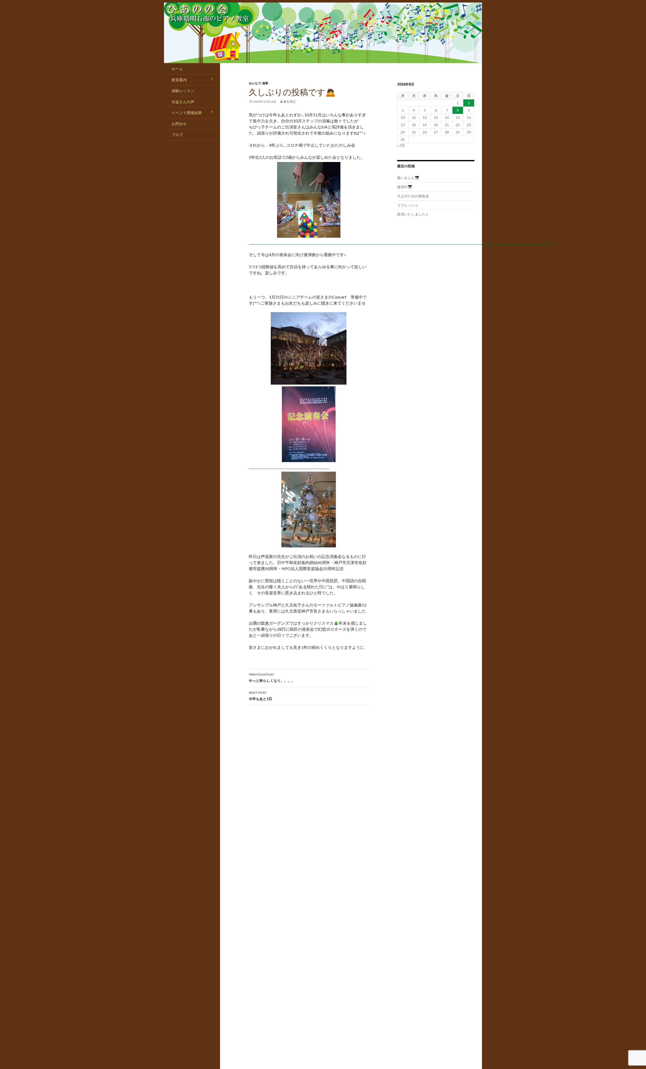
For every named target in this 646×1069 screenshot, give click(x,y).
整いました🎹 (408, 178)
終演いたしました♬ (413, 214)
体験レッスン (183, 90)
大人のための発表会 (413, 196)
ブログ (177, 134)
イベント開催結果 (187, 112)
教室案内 (179, 79)
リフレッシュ (407, 205)
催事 (265, 83)
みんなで (255, 83)
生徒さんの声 (183, 101)
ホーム (177, 68)
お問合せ (179, 123)
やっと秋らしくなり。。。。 (272, 678)
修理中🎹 (404, 187)
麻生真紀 (289, 101)
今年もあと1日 (260, 696)
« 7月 (401, 145)
